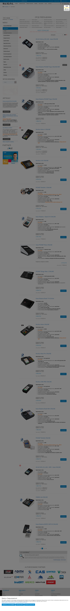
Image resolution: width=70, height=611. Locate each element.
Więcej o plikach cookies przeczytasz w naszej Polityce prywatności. (14, 602)
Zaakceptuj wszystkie (29, 604)
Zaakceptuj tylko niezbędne (8, 604)
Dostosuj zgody (19, 604)
